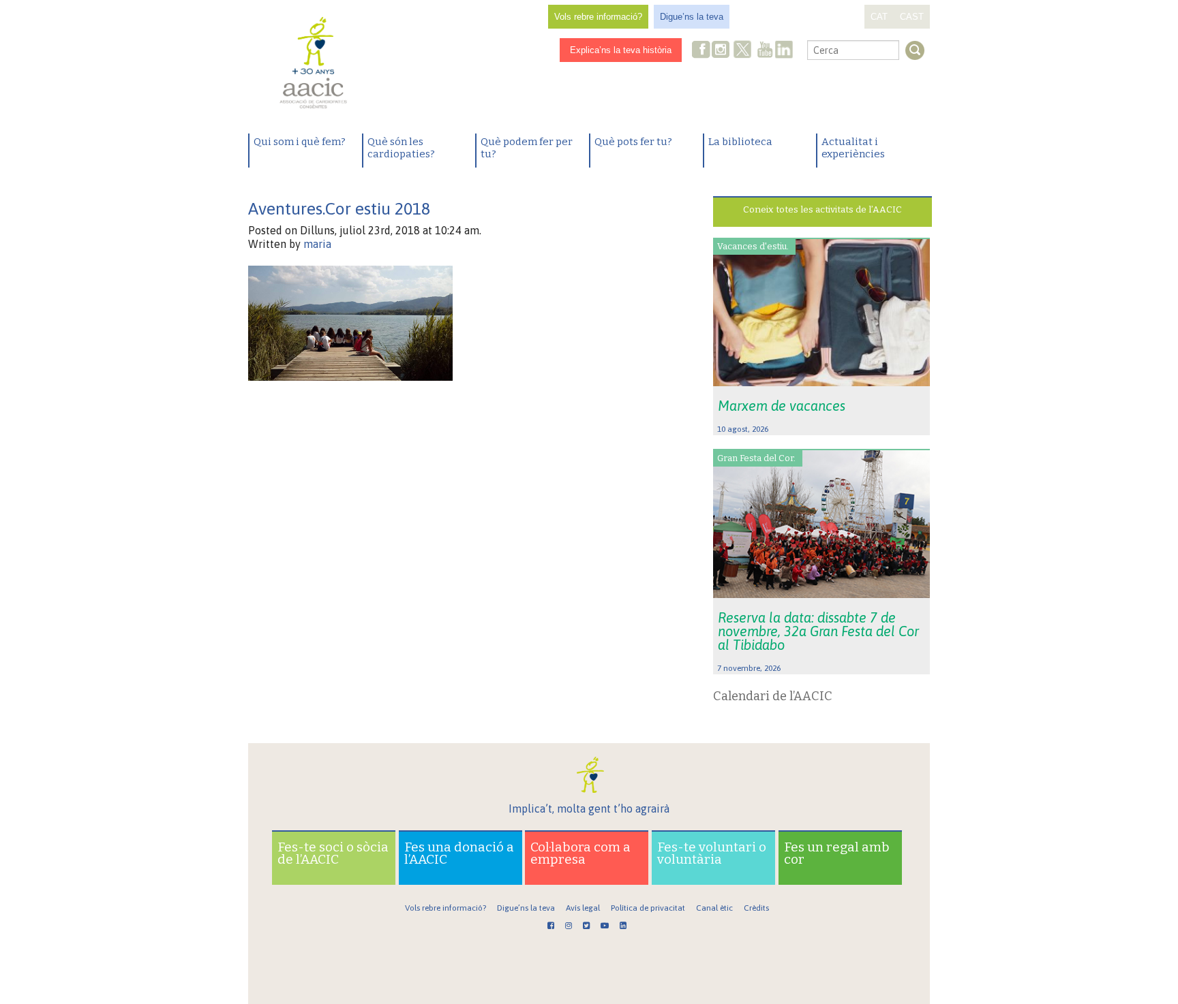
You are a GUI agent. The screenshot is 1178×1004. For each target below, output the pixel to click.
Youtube (765, 51)
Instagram (722, 51)
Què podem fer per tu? (527, 148)
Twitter (742, 51)
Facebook (701, 51)
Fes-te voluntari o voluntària (711, 853)
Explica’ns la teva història (620, 50)
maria (317, 244)
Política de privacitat (648, 908)
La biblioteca (740, 142)
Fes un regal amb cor (837, 853)
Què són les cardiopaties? (401, 148)
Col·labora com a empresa (580, 853)
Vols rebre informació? (598, 17)
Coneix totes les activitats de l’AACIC (822, 209)
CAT (879, 17)
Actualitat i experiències (853, 148)
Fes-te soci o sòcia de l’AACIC (333, 853)
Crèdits (756, 908)
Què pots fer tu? (633, 142)
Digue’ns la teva (691, 17)
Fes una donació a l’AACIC (459, 853)
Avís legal (583, 908)
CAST (912, 17)
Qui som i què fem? (300, 142)
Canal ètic (714, 908)
